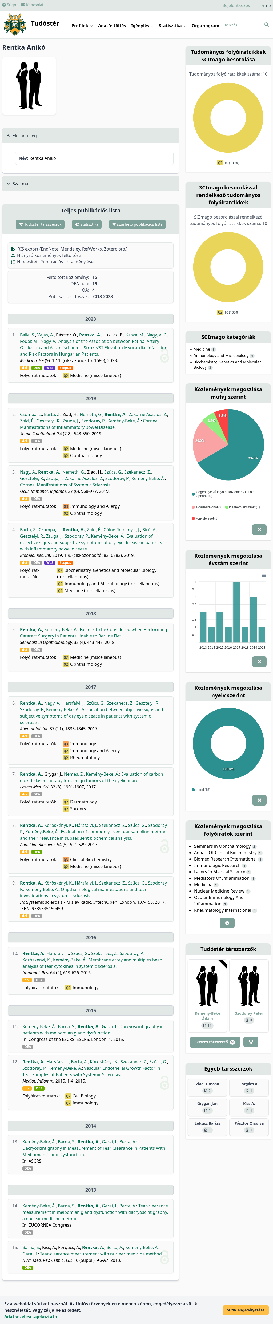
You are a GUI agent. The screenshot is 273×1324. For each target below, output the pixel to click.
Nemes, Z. (74, 774)
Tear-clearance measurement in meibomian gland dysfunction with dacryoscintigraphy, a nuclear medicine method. (95, 1212)
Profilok (80, 26)
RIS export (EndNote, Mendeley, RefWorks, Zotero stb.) (72, 249)
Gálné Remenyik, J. (121, 530)
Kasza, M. (135, 335)
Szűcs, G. (113, 472)
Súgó (11, 4)
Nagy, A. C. (157, 335)
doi (24, 368)
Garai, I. (109, 1026)
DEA (37, 368)
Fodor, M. (29, 341)
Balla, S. (27, 335)
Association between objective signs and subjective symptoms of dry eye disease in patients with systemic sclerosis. (91, 716)
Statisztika (171, 26)
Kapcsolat (34, 4)
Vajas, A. (45, 335)
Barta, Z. (52, 414)
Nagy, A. (28, 472)
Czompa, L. (31, 414)
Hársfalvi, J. (73, 703)
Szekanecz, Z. (137, 472)
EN (262, 6)
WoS (49, 368)
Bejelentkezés (236, 5)
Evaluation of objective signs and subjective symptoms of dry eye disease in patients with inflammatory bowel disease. (91, 542)
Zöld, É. (27, 421)
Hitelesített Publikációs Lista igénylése (55, 262)
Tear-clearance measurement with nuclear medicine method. (101, 1254)
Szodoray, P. (93, 421)
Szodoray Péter (249, 1013)
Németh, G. (91, 414)
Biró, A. (149, 530)
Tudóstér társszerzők (42, 224)
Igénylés (140, 26)
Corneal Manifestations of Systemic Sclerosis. (65, 485)
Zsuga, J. (71, 421)
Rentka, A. (90, 335)
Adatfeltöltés (112, 26)
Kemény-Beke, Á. (124, 421)
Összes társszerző (214, 1041)
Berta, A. (79, 1062)
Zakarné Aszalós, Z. (148, 414)
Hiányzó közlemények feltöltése (48, 255)
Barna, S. (66, 1026)
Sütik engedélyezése (245, 1310)
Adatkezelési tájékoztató (30, 1316)
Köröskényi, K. (58, 825)
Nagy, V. (48, 341)
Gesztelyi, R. (49, 421)
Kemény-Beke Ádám (207, 1016)
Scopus (65, 368)
